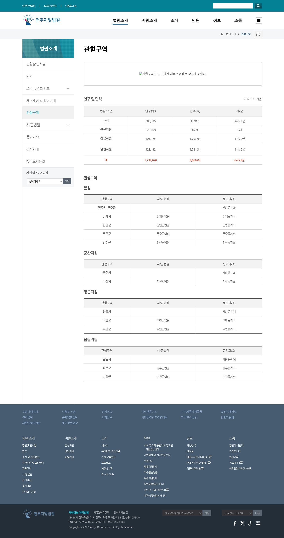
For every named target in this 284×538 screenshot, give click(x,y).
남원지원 (69, 456)
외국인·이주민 (189, 417)
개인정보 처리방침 (79, 512)
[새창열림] (257, 34)
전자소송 (107, 411)
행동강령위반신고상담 (240, 468)
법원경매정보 (228, 411)
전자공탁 (27, 417)
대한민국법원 (28, 5)
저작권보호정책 (101, 512)
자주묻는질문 (150, 472)
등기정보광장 (70, 423)
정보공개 (234, 462)
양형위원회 (227, 417)
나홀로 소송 (70, 5)
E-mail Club (107, 474)
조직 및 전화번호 (37, 88)
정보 (217, 20)
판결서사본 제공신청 (197, 456)
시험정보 (107, 417)
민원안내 (148, 460)
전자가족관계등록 (191, 411)
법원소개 (120, 20)
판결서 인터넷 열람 (197, 462)
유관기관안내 (150, 478)
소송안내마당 (50, 5)
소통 (238, 20)
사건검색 (191, 445)
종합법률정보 (70, 417)
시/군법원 (33, 125)
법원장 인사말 (36, 64)
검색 (258, 6)
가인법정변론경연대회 (154, 417)
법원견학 (233, 456)
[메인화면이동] (221, 34)
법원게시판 (107, 468)
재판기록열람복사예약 (155, 495)
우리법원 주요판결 (110, 451)
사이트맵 (259, 20)
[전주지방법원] (42, 16)
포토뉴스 (105, 462)
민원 (196, 20)
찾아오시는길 (35, 161)
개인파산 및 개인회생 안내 (157, 455)
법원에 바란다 (236, 445)
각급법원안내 (193, 468)
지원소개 (149, 20)
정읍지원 (69, 451)
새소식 (104, 445)
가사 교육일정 (108, 456)
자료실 (190, 451)
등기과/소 (33, 137)
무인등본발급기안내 (154, 484)
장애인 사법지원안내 (154, 489)
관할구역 (32, 113)
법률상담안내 (150, 466)
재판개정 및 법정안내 (41, 100)
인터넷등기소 (149, 411)
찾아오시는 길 (121, 512)
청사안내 (32, 149)
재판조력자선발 (31, 423)
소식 (174, 20)
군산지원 (69, 445)
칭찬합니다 (235, 451)
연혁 (29, 76)
